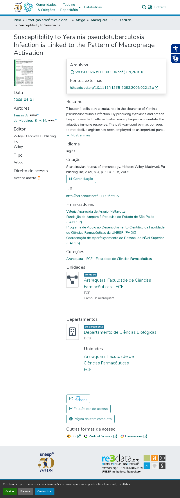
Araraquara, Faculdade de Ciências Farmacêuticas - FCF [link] (109, 363)
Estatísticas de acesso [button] (90, 408)
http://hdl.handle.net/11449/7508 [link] (92, 196)
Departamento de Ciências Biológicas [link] (120, 332)
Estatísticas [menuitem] (93, 7)
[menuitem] (70, 7)
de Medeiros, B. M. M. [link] (31, 120)
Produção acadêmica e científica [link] (48, 20)
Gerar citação (82, 178)
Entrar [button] (159, 7)
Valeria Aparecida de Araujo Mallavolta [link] (96, 211)
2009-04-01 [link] (24, 99)
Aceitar (9, 491)
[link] (116, 72)
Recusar (25, 491)
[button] (28, 7)
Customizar (44, 491)
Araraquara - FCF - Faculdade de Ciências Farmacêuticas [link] (112, 20)
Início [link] (17, 20)
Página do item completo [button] (92, 419)
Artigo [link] (80, 20)
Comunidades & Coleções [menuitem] (46, 7)
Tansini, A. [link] (21, 115)
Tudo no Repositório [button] (69, 7)
